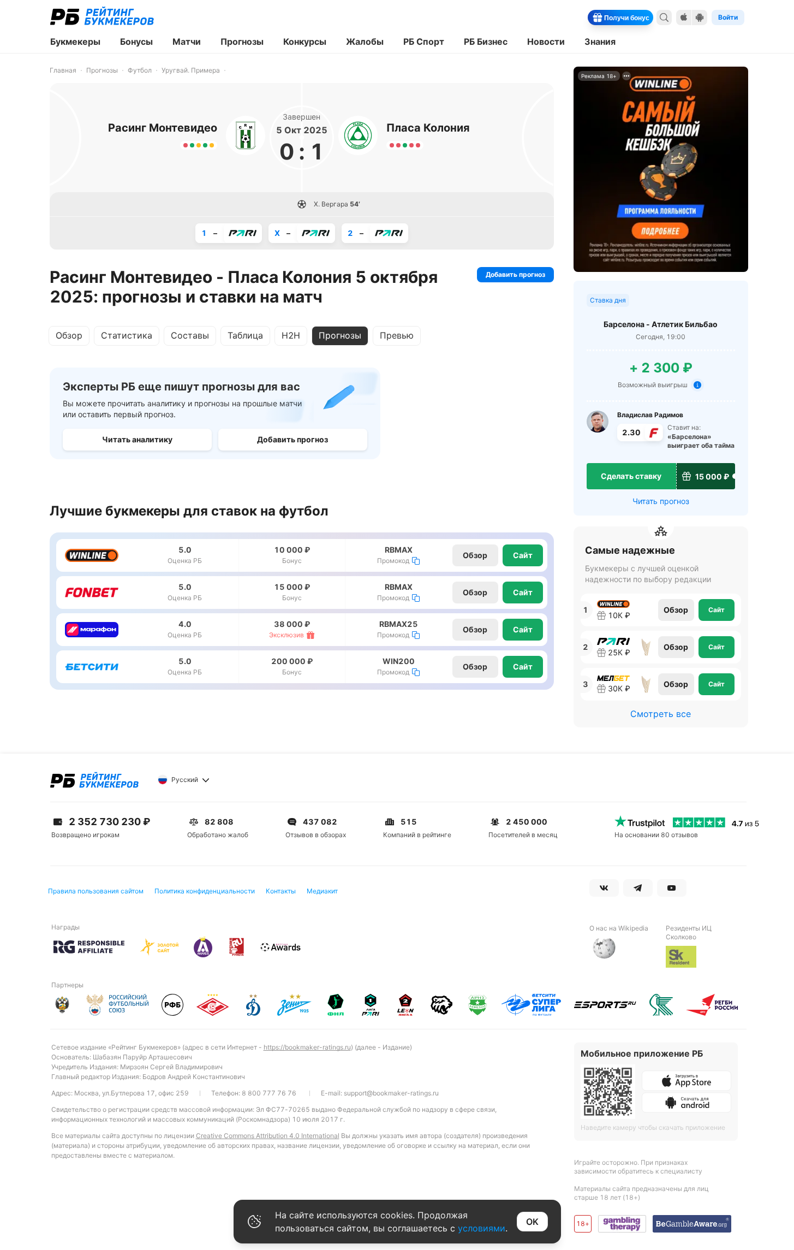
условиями (481, 1228)
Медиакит (322, 891)
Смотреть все (660, 713)
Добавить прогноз (515, 274)
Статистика (126, 335)
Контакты (281, 891)
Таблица (245, 335)
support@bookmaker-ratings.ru (391, 1093)
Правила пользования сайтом (96, 891)
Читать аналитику (137, 439)
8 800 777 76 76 (269, 1093)
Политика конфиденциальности (204, 891)
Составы (190, 335)
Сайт (523, 555)
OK (532, 1221)
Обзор (69, 335)
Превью (397, 335)
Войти (728, 17)
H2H (291, 335)
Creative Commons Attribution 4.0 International (267, 1135)
